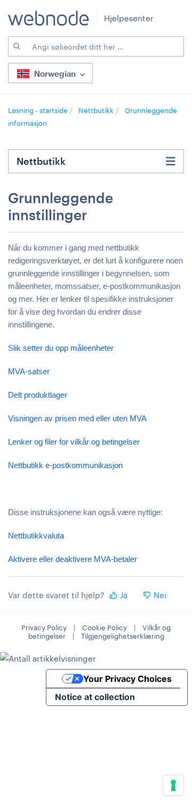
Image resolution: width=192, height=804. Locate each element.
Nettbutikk (96, 110)
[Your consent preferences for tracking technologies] (173, 785)
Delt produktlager (37, 394)
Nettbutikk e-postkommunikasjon (65, 465)
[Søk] (16, 46)
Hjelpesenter (129, 18)
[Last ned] (76, 399)
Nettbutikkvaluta (36, 535)
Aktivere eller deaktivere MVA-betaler (72, 559)
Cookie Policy (104, 627)
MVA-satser (29, 371)
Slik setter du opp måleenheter (61, 347)
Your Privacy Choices (127, 678)
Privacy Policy (44, 627)
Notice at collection (95, 697)
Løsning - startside (38, 110)
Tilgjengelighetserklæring (122, 636)
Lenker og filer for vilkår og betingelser (74, 441)
